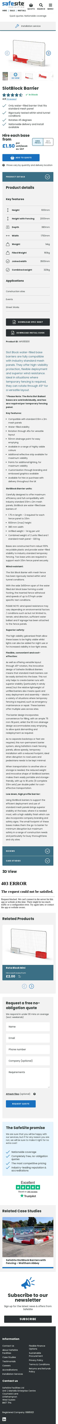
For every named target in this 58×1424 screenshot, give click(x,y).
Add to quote (24, 157)
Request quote (20, 1104)
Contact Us (8, 1345)
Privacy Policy (36, 1360)
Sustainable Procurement (36, 1355)
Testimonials (9, 1361)
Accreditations (10, 1369)
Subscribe (28, 1319)
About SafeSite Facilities (10, 1352)
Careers (6, 1365)
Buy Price (48, 142)
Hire (4, 10)
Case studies (13, 860)
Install (22, 10)
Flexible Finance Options (37, 1347)
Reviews (10, 851)
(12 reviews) (11, 99)
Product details (15, 176)
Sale (12, 10)
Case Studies (9, 1357)
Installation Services (12, 1373)
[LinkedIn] (4, 1419)
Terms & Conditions (39, 1364)
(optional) (18, 1093)
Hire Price (38, 142)
